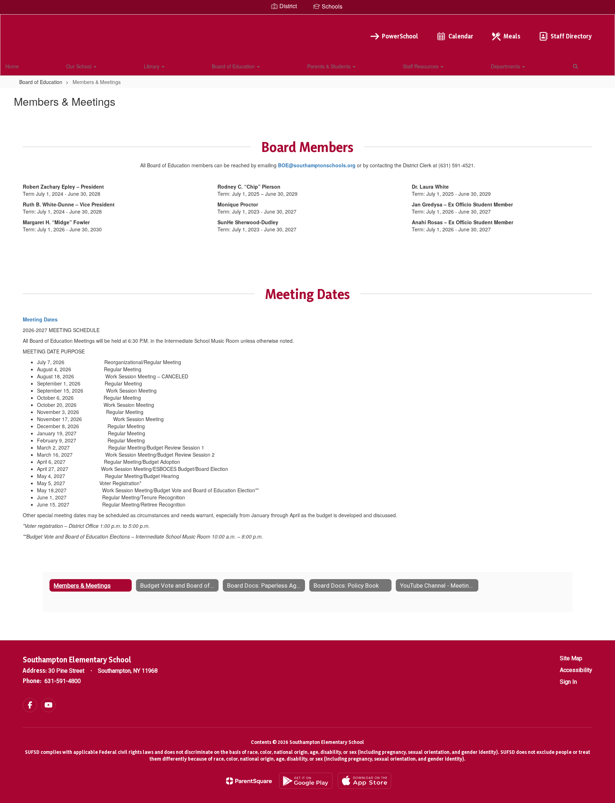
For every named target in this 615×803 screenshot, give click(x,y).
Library (152, 66)
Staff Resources (421, 66)
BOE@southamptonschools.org (317, 165)
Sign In (568, 681)
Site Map (571, 658)
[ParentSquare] (249, 781)
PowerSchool (400, 36)
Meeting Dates (40, 319)
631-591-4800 (62, 681)
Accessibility (576, 670)
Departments (506, 66)
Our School (79, 66)
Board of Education (234, 66)
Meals (512, 36)
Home (12, 66)
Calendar (460, 36)
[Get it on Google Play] (305, 781)
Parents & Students (329, 66)
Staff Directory (571, 36)
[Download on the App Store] (364, 781)
